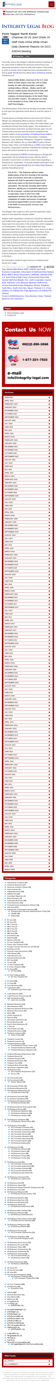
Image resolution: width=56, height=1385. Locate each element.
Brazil (4, 275)
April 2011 (8, 787)
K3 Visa (10, 981)
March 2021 (9, 476)
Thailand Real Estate (15, 1061)
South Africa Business (16, 1024)
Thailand (47, 140)
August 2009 (10, 853)
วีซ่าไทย (10, 1338)
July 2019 (8, 538)
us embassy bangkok (15, 1099)
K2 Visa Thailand (17, 977)
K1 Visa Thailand (13, 975)
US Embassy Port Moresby (21, 1220)
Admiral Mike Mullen (15, 269)
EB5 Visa (10, 933)
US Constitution (13, 1080)
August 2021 (10, 460)
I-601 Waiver (12, 953)
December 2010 (11, 801)
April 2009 (8, 866)
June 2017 (8, 614)
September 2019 (11, 532)
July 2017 (8, 610)
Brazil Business (13, 898)
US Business (12, 1070)
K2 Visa (14, 971)
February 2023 (11, 404)
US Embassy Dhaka (18, 1103)
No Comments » (17, 299)
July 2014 (8, 712)
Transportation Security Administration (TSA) (29, 911)
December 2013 (11, 732)
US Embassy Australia (15, 1096)
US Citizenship (13, 1078)
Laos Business (13, 985)
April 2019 (8, 548)
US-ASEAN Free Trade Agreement (24, 291)
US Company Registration (21, 1071)
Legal (14, 263)
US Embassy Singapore (16, 1236)
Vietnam (5, 293)
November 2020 (11, 489)
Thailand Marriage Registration (19, 1054)
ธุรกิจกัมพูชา (11, 1312)
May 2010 (8, 824)
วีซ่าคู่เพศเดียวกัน (13, 1336)
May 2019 (8, 545)
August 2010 (10, 814)
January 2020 (10, 522)
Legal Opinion (12, 994)
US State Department (15, 1262)
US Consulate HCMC (15, 1086)
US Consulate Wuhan (19, 1141)
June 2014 (8, 715)
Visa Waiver (11, 1297)
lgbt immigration (13, 998)
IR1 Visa (10, 960)
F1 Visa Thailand (13, 942)
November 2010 (11, 804)
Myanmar (32, 283)
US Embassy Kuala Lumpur (21, 1194)
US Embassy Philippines (16, 1225)
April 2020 (8, 512)
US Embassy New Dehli (20, 1173)
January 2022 (10, 443)
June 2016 (8, 653)
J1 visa (10, 962)
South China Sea (19, 288)
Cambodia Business (15, 900)
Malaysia (24, 283)
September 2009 (11, 850)
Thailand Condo (13, 1039)
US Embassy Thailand (19, 1276)
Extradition (15, 1288)
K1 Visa (10, 969)
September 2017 (11, 607)
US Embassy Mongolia (16, 1202)
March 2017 (9, 624)
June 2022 (8, 427)
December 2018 (11, 561)
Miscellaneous (12, 1006)
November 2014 (11, 702)
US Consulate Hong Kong (21, 1132)
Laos (18, 283)
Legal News (11, 988)
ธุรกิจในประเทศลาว (14, 1318)
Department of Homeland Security (20, 909)
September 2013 (11, 742)
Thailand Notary (13, 1056)
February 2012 (11, 765)
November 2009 (11, 843)
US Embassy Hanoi (18, 1258)
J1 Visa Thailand (13, 965)
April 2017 (8, 620)
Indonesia (11, 283)
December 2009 (11, 840)
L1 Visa (10, 983)
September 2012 (11, 758)
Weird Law (11, 1299)
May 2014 (8, 719)
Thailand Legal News (19, 989)
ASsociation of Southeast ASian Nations (37, 272)
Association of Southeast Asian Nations (36, 134)
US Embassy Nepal (14, 1204)
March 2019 (9, 551)
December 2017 (11, 597)
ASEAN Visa (12, 894)
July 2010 (8, 817)
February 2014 (11, 725)
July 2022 (8, 424)
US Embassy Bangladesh (17, 1101)
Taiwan (30, 288)
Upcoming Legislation (16, 1067)
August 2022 (10, 420)
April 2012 (8, 761)
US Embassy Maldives (15, 1198)
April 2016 (8, 660)
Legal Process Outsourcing (18, 996)
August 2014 (10, 709)
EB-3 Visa (11, 929)
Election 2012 (12, 940)
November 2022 (11, 410)
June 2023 (8, 397)
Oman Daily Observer (44, 165)
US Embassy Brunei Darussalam (19, 1107)
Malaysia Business (14, 1004)
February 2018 (11, 594)
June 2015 (8, 692)
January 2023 (10, 407)
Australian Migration (15, 896)
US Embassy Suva (18, 1153)
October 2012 (10, 755)
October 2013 (10, 738)
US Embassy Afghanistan (17, 1090)
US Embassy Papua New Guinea (19, 1219)
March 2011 (9, 791)
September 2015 (11, 683)
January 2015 (10, 699)
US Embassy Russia (15, 1231)
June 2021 (8, 466)
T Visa (9, 1026)
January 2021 (10, 483)
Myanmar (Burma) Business (18, 1008)
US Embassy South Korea (17, 1242)
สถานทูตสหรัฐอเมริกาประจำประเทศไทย (25, 1344)
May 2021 (8, 469)
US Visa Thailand (13, 1284)
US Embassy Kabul (18, 1092)
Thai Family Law (13, 1029)
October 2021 (10, 453)
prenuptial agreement (15, 1020)
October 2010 (10, 807)
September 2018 (11, 571)
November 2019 (11, 528)
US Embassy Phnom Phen (21, 1121)
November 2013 (11, 735)
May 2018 (8, 584)
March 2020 (9, 515)
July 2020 (8, 502)
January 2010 (10, 837)
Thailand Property (14, 1058)
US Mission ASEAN (18, 1264)
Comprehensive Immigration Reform (21, 905)
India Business (13, 956)
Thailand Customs (14, 1041)
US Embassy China (14, 1125)
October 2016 (10, 640)
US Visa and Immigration (17, 1274)
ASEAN (24, 154)
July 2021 (8, 463)
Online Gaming (13, 1015)
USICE (13, 916)
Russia (37, 285)
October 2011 (10, 771)
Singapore (45, 285)
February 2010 (11, 833)
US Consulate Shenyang (20, 1138)
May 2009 (8, 863)
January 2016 (10, 669)
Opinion (10, 1017)
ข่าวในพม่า (11, 1304)
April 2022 (8, 433)
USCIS (9, 1292)
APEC (38, 145)
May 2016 (8, 656)
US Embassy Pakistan (15, 1213)
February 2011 (10, 794)
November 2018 (11, 565)
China (32, 123)
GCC (27, 280)
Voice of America (38, 73)
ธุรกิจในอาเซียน (13, 1321)
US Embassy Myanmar (19, 1111)
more (50, 267)
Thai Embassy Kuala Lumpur (22, 1045)
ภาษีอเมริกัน (11, 1333)
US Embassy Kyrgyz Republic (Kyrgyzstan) (24, 1187)
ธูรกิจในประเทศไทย (14, 1323)
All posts (9, 1361)
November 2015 (11, 676)
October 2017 (10, 604)
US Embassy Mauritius (16, 1200)
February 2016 (11, 666)
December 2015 (11, 673)
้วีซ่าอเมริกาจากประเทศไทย (17, 1342)
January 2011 (10, 797)
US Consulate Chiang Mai (25, 1278)
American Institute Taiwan (17, 887)
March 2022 (9, 437)
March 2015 (9, 696)
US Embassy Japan (14, 1185)
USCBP (14, 913)
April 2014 (8, 722)
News (41, 296)
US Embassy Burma (15, 1109)
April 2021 (8, 473)
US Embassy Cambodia (16, 1119)
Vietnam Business (14, 1295)
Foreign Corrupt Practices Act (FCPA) (22, 947)
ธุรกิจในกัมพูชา (12, 1314)
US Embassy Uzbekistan (16, 1251)
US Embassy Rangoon (20, 1113)
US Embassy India (14, 1162)
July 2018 (8, 578)
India (4, 283)
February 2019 (11, 555)
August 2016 (10, 646)
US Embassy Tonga (18, 1156)
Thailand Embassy (14, 1043)
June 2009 (8, 860)
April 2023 (8, 401)
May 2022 (8, 430)
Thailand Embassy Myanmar (22, 1048)
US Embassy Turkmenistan (17, 1249)
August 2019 (10, 535)
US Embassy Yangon (19, 1115)
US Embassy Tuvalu (18, 1158)
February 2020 (11, 519)
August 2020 (10, 499)
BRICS (35, 142)
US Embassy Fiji (13, 1147)
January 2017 (10, 630)
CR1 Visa (10, 907)
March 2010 (9, 830)
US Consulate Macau (19, 1134)
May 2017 (8, 617)
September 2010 (11, 810)
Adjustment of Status (15, 883)
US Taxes (10, 1268)
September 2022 (11, 417)
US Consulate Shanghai (20, 1136)
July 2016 (8, 650)
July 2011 (8, 778)
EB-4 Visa (11, 931)
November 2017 (11, 601)
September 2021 (11, 456)
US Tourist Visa (13, 1270)
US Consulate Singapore (20, 1238)
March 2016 (9, 663)
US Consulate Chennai (20, 1164)
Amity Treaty (16, 1035)
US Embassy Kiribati (19, 1149)
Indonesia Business (15, 958)
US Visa (10, 1272)
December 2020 (11, 486)
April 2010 (8, 827)
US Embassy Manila (18, 1226)
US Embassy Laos (14, 1190)
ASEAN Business (17, 296)
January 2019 (10, 558)
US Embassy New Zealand (17, 1210)
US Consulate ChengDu (20, 1127)
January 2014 (10, 728)
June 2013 (8, 751)
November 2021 (11, 450)
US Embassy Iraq (13, 1183)
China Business (31, 296)
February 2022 (11, 440)
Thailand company (14, 1033)
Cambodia (34, 275)
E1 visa (10, 920)
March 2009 (9, 869)
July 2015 (8, 689)
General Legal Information (17, 951)
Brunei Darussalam (22, 275)
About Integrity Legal (15, 313)
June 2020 (8, 506)
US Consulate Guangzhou (21, 1129)
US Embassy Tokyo (14, 1247)
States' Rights (16, 1082)
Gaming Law (12, 949)
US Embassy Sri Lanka (16, 1245)
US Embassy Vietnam (15, 1254)
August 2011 (9, 774)
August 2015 (10, 686)
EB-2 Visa (11, 927)
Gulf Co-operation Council (40, 280)
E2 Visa (10, 922)
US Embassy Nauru (18, 1151)
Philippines (28, 285)
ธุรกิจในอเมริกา (16, 1329)
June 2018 (8, 581)
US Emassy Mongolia (15, 1088)
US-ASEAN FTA (45, 291)
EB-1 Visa (11, 924)
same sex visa (16, 1000)
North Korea (42, 283)
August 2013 (10, 745)
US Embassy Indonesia (16, 1177)
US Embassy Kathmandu (20, 1206)
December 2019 (11, 525)
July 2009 (8, 856)
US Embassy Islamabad (20, 1214)
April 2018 (8, 587)
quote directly (13, 73)
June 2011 (8, 781)
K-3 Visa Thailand (14, 967)
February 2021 (11, 479)
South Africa (7, 288)
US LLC (14, 1074)
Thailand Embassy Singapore (22, 1050)
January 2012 (10, 768)
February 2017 (11, 627)
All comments (11, 1364)
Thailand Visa (12, 1063)
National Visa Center (15, 1011)
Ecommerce (11, 935)
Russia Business (13, 1022)
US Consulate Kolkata (19, 1168)
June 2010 (8, 820)
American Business (14, 885)
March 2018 (9, 591)
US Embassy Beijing (19, 1143)
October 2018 (10, 568)
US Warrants (12, 1286)
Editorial (10, 938)
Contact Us (11, 315)
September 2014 (11, 706)
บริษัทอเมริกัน (12, 1327)
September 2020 (11, 496)
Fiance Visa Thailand (15, 944)
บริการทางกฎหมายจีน (15, 1325)
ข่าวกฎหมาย (11, 1301)
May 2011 (8, 784)
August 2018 (10, 574)
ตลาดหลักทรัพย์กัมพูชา (15, 1309)
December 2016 (11, 633)
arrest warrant (12, 889)
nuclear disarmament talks (12, 285)
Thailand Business (14, 1031)
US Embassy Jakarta (19, 1179)
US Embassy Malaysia (15, 1192)
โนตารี (9, 1340)
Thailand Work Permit (15, 1065)
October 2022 (10, 414)
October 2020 (10, 492)
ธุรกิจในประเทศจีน (14, 1316)
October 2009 (10, 846)
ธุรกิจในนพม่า (16, 1305)
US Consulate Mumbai (19, 1170)
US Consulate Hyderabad (21, 1166)
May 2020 (8, 509)
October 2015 (10, 679)
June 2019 (8, 542)
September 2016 (11, 643)
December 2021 (11, 447)
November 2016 (11, 637)
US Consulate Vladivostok (21, 1232)
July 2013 (8, 748)
